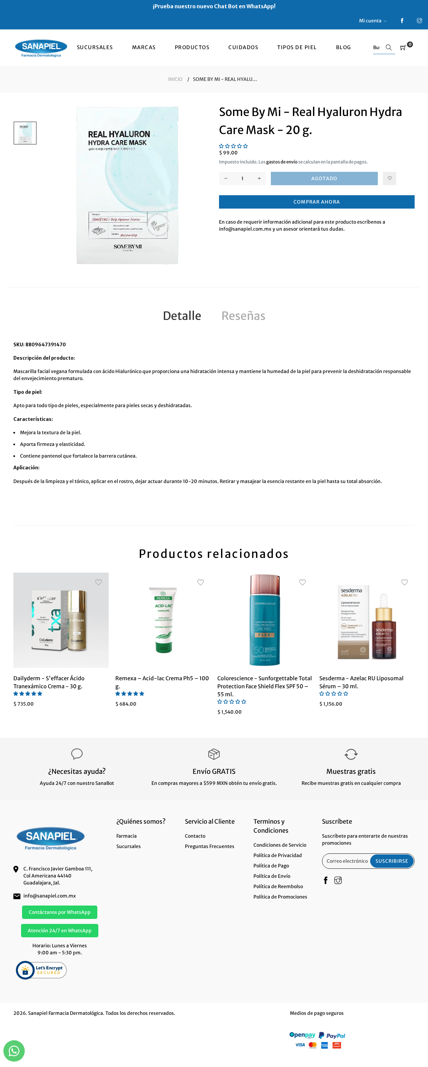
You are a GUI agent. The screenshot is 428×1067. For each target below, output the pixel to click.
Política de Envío (271, 876)
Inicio (175, 79)
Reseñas (243, 316)
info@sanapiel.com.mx (49, 896)
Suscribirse (392, 861)
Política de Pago (271, 866)
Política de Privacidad (277, 855)
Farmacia (126, 836)
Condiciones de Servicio (279, 845)
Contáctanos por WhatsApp (60, 912)
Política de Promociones (280, 897)
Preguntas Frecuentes (209, 846)
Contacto (195, 836)
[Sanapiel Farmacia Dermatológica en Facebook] (402, 21)
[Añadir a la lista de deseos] (389, 178)
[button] (233, 146)
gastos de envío (282, 162)
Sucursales (128, 846)
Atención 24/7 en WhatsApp (60, 931)
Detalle (182, 316)
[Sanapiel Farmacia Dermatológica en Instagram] (419, 21)
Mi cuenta (370, 21)
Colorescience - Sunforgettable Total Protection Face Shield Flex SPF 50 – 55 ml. (264, 686)
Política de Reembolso (278, 886)
